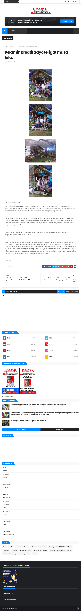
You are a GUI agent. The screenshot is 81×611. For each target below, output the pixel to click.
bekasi (5, 477)
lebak (4, 508)
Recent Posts (21, 429)
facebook (75, 292)
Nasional (5, 518)
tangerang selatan (9, 535)
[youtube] (71, 1)
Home (6, 47)
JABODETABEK (6, 491)
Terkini (5, 538)
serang (5, 524)
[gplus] (76, 1)
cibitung (5, 487)
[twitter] (68, 1)
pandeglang (6, 521)
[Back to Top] (78, 608)
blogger (61, 292)
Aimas (4, 467)
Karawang (6, 504)
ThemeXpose (13, 608)
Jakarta (5, 494)
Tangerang (6, 531)
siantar (5, 528)
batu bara (6, 474)
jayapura (5, 501)
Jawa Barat (6, 498)
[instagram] (74, 1)
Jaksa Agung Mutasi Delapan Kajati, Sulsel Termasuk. (28, 421)
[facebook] (66, 1)
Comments (60, 429)
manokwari (6, 511)
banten (5, 471)
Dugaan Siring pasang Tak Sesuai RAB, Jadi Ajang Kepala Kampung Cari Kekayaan (38, 405)
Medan (5, 514)
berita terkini (7, 484)
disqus (68, 292)
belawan (5, 481)
